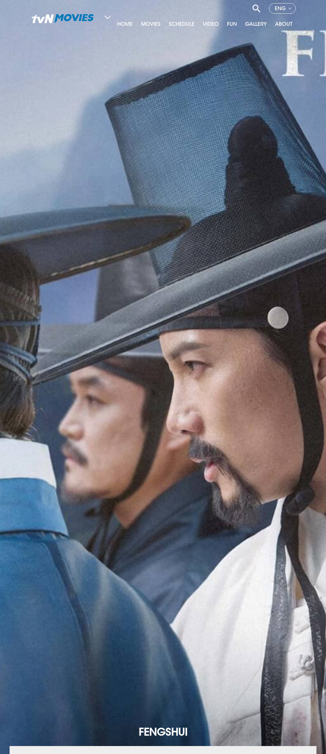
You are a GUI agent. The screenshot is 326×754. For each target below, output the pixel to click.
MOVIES (150, 24)
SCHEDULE (182, 24)
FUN (232, 24)
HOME (125, 24)
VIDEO (211, 24)
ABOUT (284, 24)
